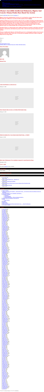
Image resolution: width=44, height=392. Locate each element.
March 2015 (4, 338)
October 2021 (4, 262)
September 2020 (5, 275)
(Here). (30, 18)
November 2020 (5, 273)
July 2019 (3, 288)
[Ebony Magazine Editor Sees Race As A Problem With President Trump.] (17, 107)
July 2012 (3, 368)
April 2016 (4, 325)
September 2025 (5, 219)
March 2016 (4, 326)
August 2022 (4, 253)
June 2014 (4, 346)
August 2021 (4, 264)
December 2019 (5, 283)
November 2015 (5, 330)
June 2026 (4, 211)
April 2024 (4, 234)
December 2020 (5, 272)
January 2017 (4, 317)
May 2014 (4, 347)
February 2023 (4, 247)
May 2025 (4, 223)
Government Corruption (6, 194)
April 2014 (4, 348)
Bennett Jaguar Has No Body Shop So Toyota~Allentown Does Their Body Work (16, 183)
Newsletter (15, 15)
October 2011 (4, 377)
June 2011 (4, 380)
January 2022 (4, 259)
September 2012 (5, 366)
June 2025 (4, 222)
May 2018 (4, 301)
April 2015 (4, 337)
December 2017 (5, 306)
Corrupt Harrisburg (7, 196)
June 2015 (4, 335)
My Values (4, 201)
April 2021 (4, 268)
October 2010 (4, 387)
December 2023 (5, 237)
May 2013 (4, 359)
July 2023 (3, 242)
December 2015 (5, 329)
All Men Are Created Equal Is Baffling (8, 181)
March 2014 (4, 349)
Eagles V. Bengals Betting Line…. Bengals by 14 (10, 179)
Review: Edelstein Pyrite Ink (7, 185)
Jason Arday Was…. (5, 177)
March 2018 (4, 303)
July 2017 (3, 311)
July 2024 (3, 231)
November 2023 (5, 238)
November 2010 (5, 386)
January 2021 (4, 271)
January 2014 (4, 351)
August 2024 (4, 230)
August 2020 (4, 276)
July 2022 (3, 254)
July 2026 (3, 210)
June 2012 (4, 369)
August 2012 (4, 367)
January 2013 (4, 363)
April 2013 (4, 360)
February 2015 (4, 339)
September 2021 (5, 263)
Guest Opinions (7, 200)
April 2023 (4, 245)
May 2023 (4, 244)
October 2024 (4, 228)
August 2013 (4, 356)
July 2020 (3, 277)
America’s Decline (5, 190)
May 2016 (4, 324)
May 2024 (4, 233)
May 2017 (4, 313)
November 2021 (5, 261)
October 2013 (4, 354)
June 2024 (4, 232)
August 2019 (4, 287)
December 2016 (5, 318)
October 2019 (4, 285)
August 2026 (4, 209)
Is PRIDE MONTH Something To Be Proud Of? (10, 198)
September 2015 (5, 332)
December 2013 (5, 352)
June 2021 (4, 266)
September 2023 (5, 240)
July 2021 (3, 265)
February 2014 (4, 350)
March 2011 (4, 383)
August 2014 (4, 344)
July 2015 (3, 334)
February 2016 (4, 327)
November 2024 (5, 227)
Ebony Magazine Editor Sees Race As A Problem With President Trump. (13, 109)
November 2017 (5, 307)
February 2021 (4, 270)
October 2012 (4, 365)
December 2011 (5, 375)
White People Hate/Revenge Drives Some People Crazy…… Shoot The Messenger (16, 203)
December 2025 (5, 216)
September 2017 (5, 309)
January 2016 (4, 328)
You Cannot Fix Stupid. (6, 204)
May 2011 (4, 381)
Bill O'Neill (5, 15)
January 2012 (4, 374)
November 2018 (5, 296)
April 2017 (4, 314)
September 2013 (5, 355)
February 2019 (4, 293)
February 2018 (4, 304)
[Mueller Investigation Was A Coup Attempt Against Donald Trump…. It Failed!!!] (17, 132)
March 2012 (4, 372)
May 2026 (4, 212)
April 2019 (4, 291)
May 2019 (4, 290)
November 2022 (5, 250)
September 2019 (5, 286)
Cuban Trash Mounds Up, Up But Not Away (8, 84)
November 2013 (5, 353)
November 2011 (5, 376)
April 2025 (4, 224)
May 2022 (4, 256)
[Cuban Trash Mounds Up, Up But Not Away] (17, 82)
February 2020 (4, 281)
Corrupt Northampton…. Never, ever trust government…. (14, 197)
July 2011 (3, 379)
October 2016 (4, 320)
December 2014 (5, 341)
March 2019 (4, 292)
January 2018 (4, 305)
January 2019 (4, 294)
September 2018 (5, 298)
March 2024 (4, 235)
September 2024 (5, 229)
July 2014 (3, 345)
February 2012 (4, 373)
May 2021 (4, 267)
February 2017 (4, 316)
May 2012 (4, 370)
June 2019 (4, 289)
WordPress (17, 390)
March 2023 (4, 246)
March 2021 (4, 269)
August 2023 (4, 241)
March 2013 (4, 361)
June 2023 (4, 243)
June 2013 (4, 358)
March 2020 (4, 280)
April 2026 (4, 213)
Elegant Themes (7, 390)
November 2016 (5, 319)
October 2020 (4, 274)
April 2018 (4, 302)
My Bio (3, 199)
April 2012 (4, 371)
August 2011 (4, 378)
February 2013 (4, 362)
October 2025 (4, 218)
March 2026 (4, 214)
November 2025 (5, 217)
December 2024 (5, 226)
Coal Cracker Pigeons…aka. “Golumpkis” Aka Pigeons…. (12, 6)
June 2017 (4, 312)
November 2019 (5, 284)
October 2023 (4, 239)
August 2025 (4, 220)
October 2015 (4, 331)
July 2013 (3, 357)
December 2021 (5, 260)
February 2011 (4, 384)
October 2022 (4, 251)
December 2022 (5, 249)
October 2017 (4, 308)
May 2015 (4, 336)
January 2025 (4, 225)
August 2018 (4, 299)
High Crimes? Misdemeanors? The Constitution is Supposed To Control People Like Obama (17, 160)
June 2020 (4, 278)
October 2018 (4, 297)
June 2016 (4, 323)
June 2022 (4, 255)
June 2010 (4, 388)
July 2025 (3, 221)
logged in (6, 166)
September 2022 (5, 252)
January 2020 (4, 282)
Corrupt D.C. (6, 195)
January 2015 (4, 340)
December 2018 (5, 295)
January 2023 (4, 248)
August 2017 (4, 310)
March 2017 (4, 315)
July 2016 (3, 322)
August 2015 (4, 333)
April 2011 (4, 382)
